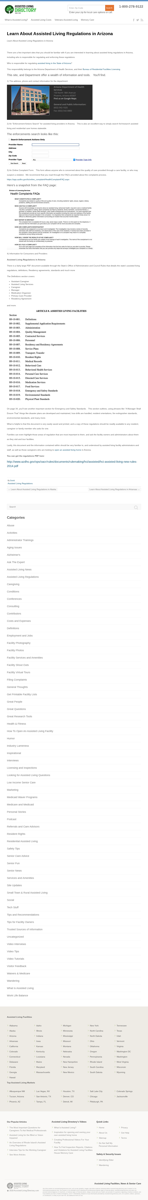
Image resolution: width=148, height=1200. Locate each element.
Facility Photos (15, 650)
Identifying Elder (106, 1160)
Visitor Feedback (16, 966)
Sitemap (102, 1138)
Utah (119, 1036)
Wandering (13, 980)
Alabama (13, 1025)
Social (10, 900)
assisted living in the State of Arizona (54, 63)
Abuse (10, 525)
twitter (137, 19)
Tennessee (122, 1025)
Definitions (13, 628)
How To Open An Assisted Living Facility (30, 731)
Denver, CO (68, 1096)
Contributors (14, 613)
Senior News (14, 870)
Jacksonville (122, 1096)
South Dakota (96, 1072)
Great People (14, 701)
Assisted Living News (19, 569)
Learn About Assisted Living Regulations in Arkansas (114, 489)
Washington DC (124, 1051)
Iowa (38, 1041)
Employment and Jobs (20, 635)
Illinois (39, 1031)
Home (101, 1127)
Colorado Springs (125, 1091)
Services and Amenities (20, 878)
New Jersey (68, 1067)
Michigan (67, 1025)
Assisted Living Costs (41, 20)
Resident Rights (16, 833)
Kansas (39, 1046)
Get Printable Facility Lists (22, 694)
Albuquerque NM (17, 1091)
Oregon (93, 1051)
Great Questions (16, 709)
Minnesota (68, 1031)
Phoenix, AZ (14, 1101)
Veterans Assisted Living (66, 20)
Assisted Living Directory (20, 9)
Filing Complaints (17, 679)
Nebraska (67, 1051)
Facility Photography (18, 643)
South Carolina (96, 1067)
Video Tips (13, 951)
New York (94, 1025)
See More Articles (17, 1154)
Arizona (12, 1036)
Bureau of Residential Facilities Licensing (101, 69)
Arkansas (13, 1041)
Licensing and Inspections (22, 767)
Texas (119, 1031)
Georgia (13, 1072)
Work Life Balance (17, 995)
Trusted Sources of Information (24, 929)
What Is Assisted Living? (65, 1127)
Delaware (13, 1062)
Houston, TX (68, 1091)
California (13, 1046)
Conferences (14, 598)
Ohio (92, 1041)
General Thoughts (17, 687)
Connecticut (14, 1057)
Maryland (40, 1067)
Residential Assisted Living (22, 841)
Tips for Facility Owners (20, 922)
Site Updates (14, 885)
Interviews (13, 760)
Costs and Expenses (19, 621)
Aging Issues (14, 547)
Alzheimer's (13, 554)
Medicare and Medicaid (20, 804)
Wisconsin (121, 1067)
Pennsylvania (96, 1057)
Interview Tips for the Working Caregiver (27, 1150)
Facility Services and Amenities (25, 657)
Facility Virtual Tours (18, 672)
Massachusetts (43, 1072)
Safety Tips (13, 848)
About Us (103, 1133)
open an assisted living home (68, 450)
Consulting (13, 606)
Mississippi (68, 1036)
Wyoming (121, 1072)
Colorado (13, 1051)
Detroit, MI (68, 1101)
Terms (124, 1138)
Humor (11, 738)
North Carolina (96, 1031)
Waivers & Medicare (18, 973)
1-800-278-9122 (131, 6)
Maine (39, 1062)
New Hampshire (70, 1062)
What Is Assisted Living (20, 988)
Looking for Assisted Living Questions (28, 775)
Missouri (67, 1041)
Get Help (125, 1133)
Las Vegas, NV (43, 1091)
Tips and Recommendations (23, 914)
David (12, 481)
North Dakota (96, 1036)
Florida (12, 1067)
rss (141, 19)
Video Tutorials (15, 958)
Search (109, 7)
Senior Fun (13, 863)
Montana (67, 1046)
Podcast (11, 819)
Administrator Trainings (20, 540)
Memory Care (87, 20)
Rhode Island (96, 1062)
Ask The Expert (16, 562)
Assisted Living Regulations (20, 483)
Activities (12, 532)
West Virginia (123, 1062)
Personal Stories (16, 811)
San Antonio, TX (43, 1096)
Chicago (93, 1096)
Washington (122, 1057)
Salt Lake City (96, 1091)
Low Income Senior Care (21, 782)
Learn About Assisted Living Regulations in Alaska (32, 489)
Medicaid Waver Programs (22, 797)
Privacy (124, 1127)
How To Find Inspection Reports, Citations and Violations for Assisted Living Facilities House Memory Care (73, 1150)
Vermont (120, 1041)
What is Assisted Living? (16, 20)
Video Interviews (16, 944)
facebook (134, 19)
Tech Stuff (12, 907)
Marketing (12, 789)
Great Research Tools (19, 716)
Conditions (13, 591)
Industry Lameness (18, 745)
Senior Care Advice (18, 856)
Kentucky (40, 1051)
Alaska (12, 1031)
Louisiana (40, 1057)
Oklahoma (94, 1046)
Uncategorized (15, 936)
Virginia (120, 1046)
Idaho (38, 1025)
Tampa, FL (41, 1101)
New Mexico (68, 1072)
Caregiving (13, 584)
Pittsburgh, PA (96, 1101)
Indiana (39, 1036)
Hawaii (12, 1077)
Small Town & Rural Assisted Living (27, 892)
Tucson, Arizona (16, 1096)
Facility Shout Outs (18, 665)
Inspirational (14, 753)
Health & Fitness (16, 723)
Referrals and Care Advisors (23, 826)
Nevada (66, 1057)
